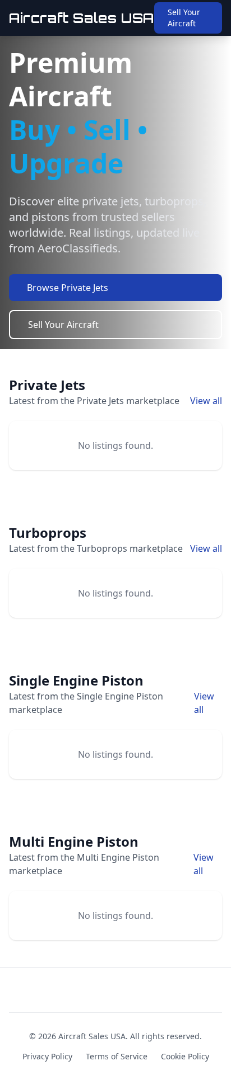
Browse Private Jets (67, 287)
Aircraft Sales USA (81, 18)
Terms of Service (116, 1056)
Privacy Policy (47, 1056)
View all (206, 401)
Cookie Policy (185, 1056)
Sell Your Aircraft (184, 18)
